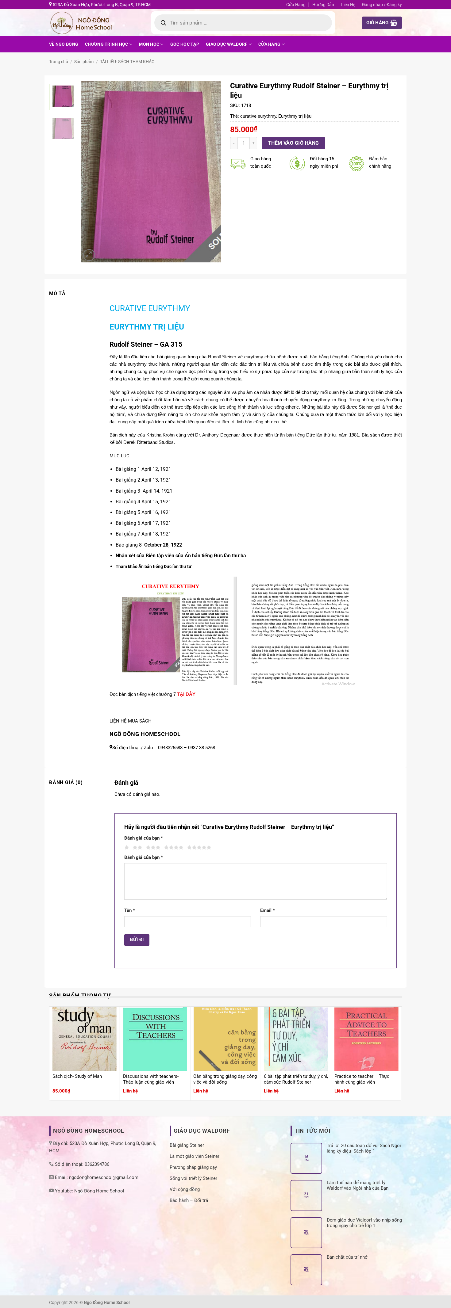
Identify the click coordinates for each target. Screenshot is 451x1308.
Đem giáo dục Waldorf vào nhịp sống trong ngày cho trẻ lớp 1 (364, 1222)
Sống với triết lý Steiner (193, 1178)
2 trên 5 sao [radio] (136, 848)
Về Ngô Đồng (63, 44)
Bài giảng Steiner (187, 1145)
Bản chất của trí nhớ (347, 1257)
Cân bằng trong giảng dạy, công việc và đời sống (225, 1079)
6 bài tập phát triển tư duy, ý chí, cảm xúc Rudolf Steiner (296, 1079)
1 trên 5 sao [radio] (126, 848)
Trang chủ (58, 61)
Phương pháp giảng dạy (193, 1167)
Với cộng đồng (185, 1189)
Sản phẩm (84, 61)
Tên (129, 910)
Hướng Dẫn (323, 4)
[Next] (210, 172)
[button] (382, 23)
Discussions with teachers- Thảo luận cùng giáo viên (151, 1079)
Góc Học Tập (184, 44)
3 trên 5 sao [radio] (152, 848)
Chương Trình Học (106, 44)
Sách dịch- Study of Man (77, 1076)
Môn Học (149, 44)
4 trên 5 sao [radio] (172, 848)
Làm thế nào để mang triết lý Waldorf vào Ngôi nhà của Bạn (357, 1185)
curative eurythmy (258, 116)
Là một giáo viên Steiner (194, 1156)
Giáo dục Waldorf (227, 44)
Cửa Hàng (296, 4)
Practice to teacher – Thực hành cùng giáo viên (361, 1079)
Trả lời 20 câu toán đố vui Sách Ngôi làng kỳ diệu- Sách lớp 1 (364, 1148)
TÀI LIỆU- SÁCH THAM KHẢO (127, 61)
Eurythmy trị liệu (294, 116)
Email (267, 910)
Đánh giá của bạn (143, 838)
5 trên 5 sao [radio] (198, 848)
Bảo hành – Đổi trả (189, 1200)
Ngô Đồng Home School (99, 1191)
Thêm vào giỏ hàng (293, 143)
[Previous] (91, 172)
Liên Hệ (348, 4)
